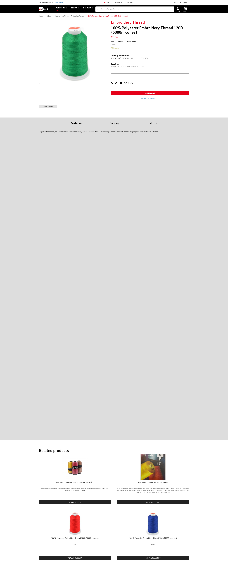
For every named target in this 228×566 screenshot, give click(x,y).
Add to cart (150, 93)
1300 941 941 (128, 2)
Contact (185, 2)
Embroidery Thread (62, 16)
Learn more (58, 2)
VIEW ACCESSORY (75, 502)
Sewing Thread (78, 16)
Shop (49, 16)
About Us (177, 2)
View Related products (150, 98)
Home (41, 16)
